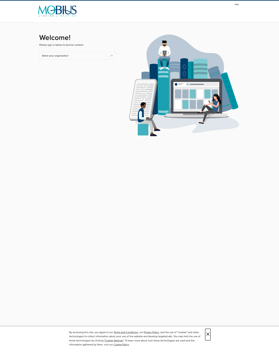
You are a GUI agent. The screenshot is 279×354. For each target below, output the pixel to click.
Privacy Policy (151, 332)
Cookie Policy (121, 344)
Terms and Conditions (126, 332)
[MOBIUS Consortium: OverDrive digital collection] (57, 11)
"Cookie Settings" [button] (114, 340)
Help (237, 4)
